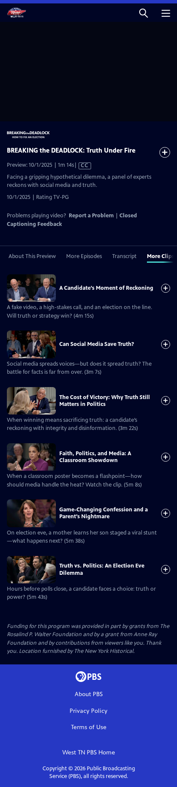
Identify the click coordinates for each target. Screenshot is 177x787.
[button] (143, 12)
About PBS (89, 694)
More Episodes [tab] (84, 256)
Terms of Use (89, 727)
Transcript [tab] (124, 256)
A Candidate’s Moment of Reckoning (106, 288)
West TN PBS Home (88, 752)
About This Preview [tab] (32, 256)
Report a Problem (91, 215)
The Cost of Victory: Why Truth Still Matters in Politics (104, 401)
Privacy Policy (88, 711)
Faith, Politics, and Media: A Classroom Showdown (95, 457)
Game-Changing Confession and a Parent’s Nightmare (103, 513)
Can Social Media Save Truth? (96, 344)
